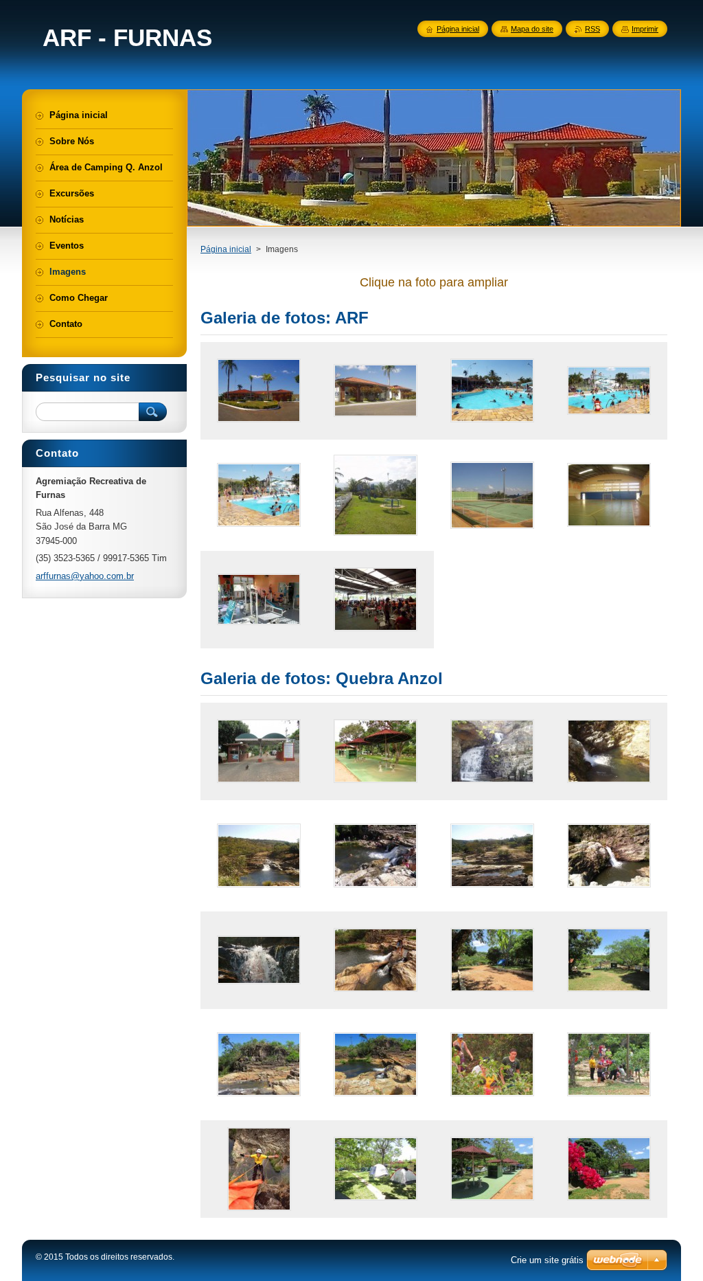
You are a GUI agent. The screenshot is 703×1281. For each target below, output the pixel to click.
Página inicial (225, 249)
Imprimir (645, 29)
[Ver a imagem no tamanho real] (258, 391)
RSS (592, 29)
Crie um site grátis (547, 1260)
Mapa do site (532, 29)
